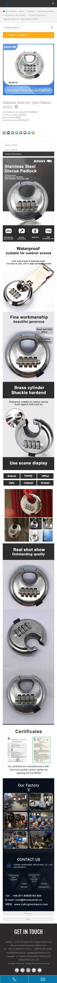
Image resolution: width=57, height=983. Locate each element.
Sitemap (46, 963)
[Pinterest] (22, 970)
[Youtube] (39, 970)
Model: (8, 145)
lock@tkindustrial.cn (16, 952)
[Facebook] (17, 970)
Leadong (38, 963)
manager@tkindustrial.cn (38, 952)
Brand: (8, 150)
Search (51, 27)
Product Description (13, 154)
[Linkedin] (34, 970)
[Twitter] (28, 970)
